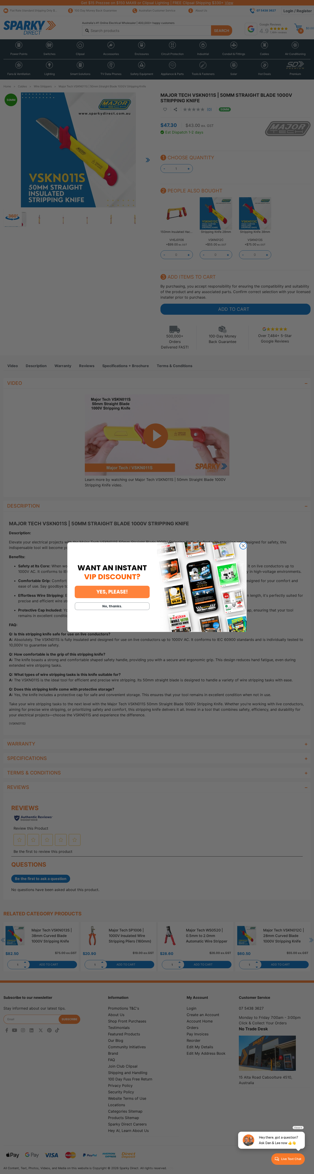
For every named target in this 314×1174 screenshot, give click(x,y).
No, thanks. (112, 606)
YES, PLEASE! (112, 591)
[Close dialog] (243, 545)
